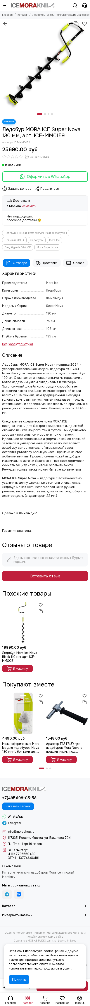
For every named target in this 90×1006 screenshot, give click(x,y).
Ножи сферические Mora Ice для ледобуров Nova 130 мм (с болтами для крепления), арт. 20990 (20, 748)
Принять (19, 979)
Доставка (50, 263)
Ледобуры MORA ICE (18, 247)
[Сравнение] (76, 23)
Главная (7, 15)
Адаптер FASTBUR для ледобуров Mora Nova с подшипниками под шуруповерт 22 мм (64, 748)
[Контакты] (84, 5)
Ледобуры (36, 240)
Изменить (29, 206)
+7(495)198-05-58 (19, 798)
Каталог (22, 15)
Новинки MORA (14, 240)
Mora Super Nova (47, 247)
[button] (39, 114)
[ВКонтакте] (19, 894)
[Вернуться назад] (5, 23)
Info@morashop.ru (21, 832)
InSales (71, 940)
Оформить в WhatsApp (48, 176)
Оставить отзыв (45, 576)
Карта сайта (55, 936)
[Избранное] (84, 23)
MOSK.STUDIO (37, 940)
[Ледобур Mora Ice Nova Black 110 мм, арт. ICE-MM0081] (23, 622)
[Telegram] (7, 894)
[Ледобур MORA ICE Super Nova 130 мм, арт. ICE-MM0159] (45, 64)
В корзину (20, 669)
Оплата (78, 263)
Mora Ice (54, 240)
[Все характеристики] (17, 344)
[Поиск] (75, 5)
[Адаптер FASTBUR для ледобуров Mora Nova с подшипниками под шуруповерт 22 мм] (67, 713)
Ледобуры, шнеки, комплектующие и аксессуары (36, 233)
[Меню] (5, 5)
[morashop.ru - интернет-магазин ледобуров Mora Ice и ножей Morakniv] (33, 5)
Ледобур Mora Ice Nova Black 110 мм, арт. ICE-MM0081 (19, 657)
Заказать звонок (18, 806)
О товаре (20, 263)
